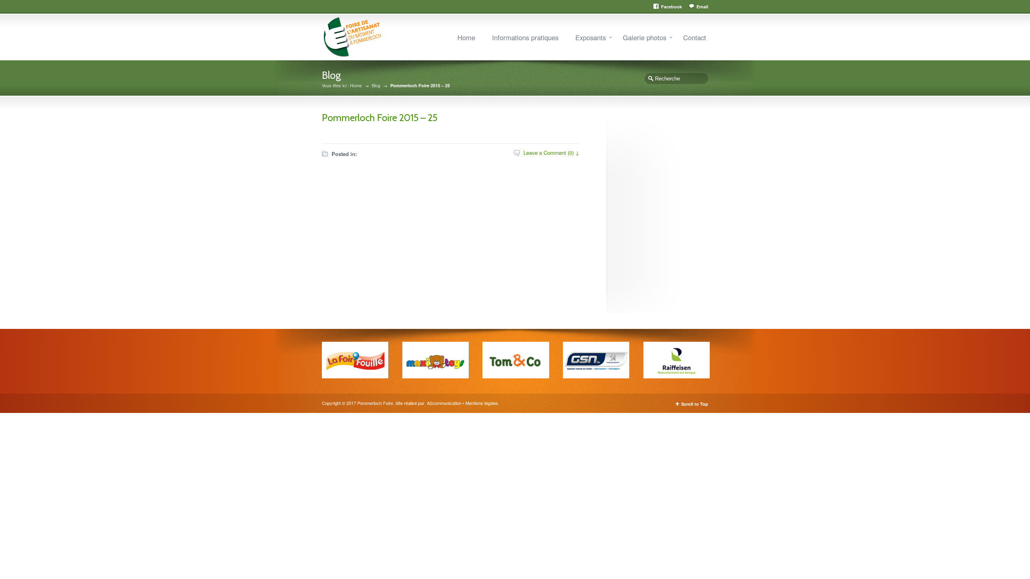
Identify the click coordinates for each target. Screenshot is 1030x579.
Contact (694, 37)
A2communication (443, 403)
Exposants (590, 37)
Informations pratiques (525, 37)
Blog (376, 85)
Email (702, 7)
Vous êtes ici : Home (342, 85)
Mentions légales (482, 403)
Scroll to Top (694, 404)
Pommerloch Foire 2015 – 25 (379, 117)
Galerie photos (644, 37)
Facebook (671, 7)
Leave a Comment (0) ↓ (551, 152)
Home (466, 37)
